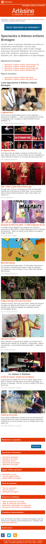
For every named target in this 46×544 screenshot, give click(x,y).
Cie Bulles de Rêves (9, 349)
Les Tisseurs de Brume (10, 311)
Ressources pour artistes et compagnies (16, 507)
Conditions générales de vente (19, 542)
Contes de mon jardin (9, 415)
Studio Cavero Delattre (10, 235)
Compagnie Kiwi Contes (10, 273)
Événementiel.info (10, 523)
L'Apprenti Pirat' (7, 112)
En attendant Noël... (8, 150)
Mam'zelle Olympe (8, 263)
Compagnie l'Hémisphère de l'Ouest (14, 123)
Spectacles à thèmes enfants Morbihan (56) (19, 70)
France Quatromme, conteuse (12, 387)
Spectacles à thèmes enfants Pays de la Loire (20, 79)
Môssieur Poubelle (8, 339)
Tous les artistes (8, 490)
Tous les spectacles (9, 488)
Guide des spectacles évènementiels (21, 19)
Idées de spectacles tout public (13, 502)
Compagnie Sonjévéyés (10, 159)
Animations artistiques (10, 457)
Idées (34, 542)
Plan (30, 542)
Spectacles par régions (10, 492)
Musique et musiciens (10, 459)
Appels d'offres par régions (11, 478)
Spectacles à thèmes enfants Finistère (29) (19, 66)
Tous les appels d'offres (10, 476)
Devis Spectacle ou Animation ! (23, 27)
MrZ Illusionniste (8, 197)
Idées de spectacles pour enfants (14, 503)
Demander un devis (9, 474)
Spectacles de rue (8, 461)
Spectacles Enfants (39, 19)
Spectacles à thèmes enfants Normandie (18, 77)
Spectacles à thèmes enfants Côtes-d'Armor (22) (21, 65)
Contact (39, 542)
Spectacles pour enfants (11, 463)
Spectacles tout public (10, 464)
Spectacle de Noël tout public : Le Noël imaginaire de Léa (23, 225)
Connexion (41, 5)
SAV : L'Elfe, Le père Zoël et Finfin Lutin (16, 187)
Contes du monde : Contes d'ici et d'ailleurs (17, 377)
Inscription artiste (28, 5)
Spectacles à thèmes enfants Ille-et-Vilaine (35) (21, 68)
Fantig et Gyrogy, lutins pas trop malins (16, 301)
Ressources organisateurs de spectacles (16, 505)
